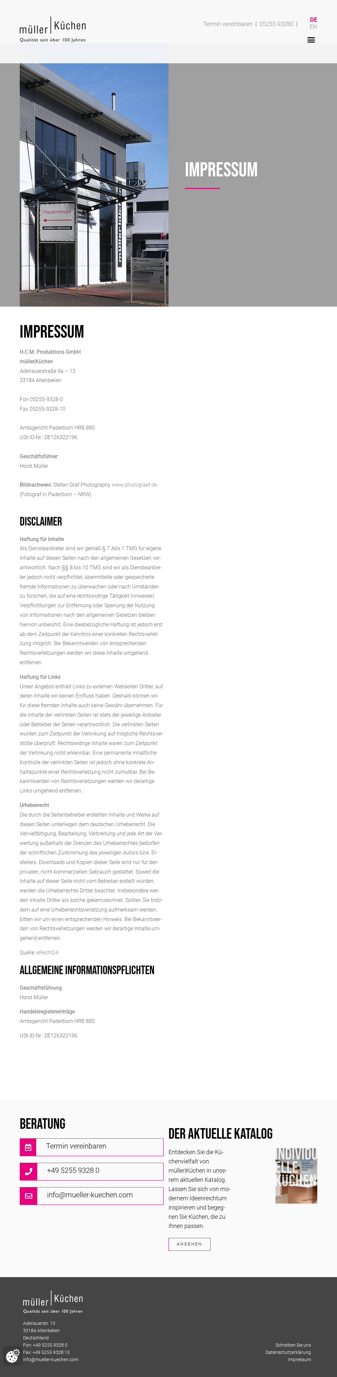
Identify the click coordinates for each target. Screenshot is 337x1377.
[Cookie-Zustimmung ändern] (13, 1356)
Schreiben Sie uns (293, 1345)
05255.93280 (276, 24)
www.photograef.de (134, 485)
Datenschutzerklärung (288, 1352)
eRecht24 (47, 953)
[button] (311, 40)
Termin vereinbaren (228, 24)
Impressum (299, 1360)
